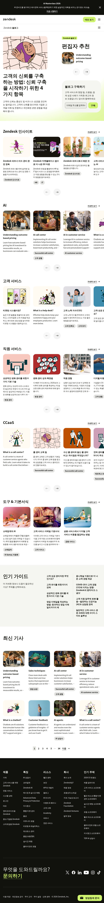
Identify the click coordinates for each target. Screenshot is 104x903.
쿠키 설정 (37, 896)
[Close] (100, 7)
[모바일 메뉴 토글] (99, 19)
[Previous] (76, 71)
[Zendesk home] (9, 19)
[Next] (86, 71)
